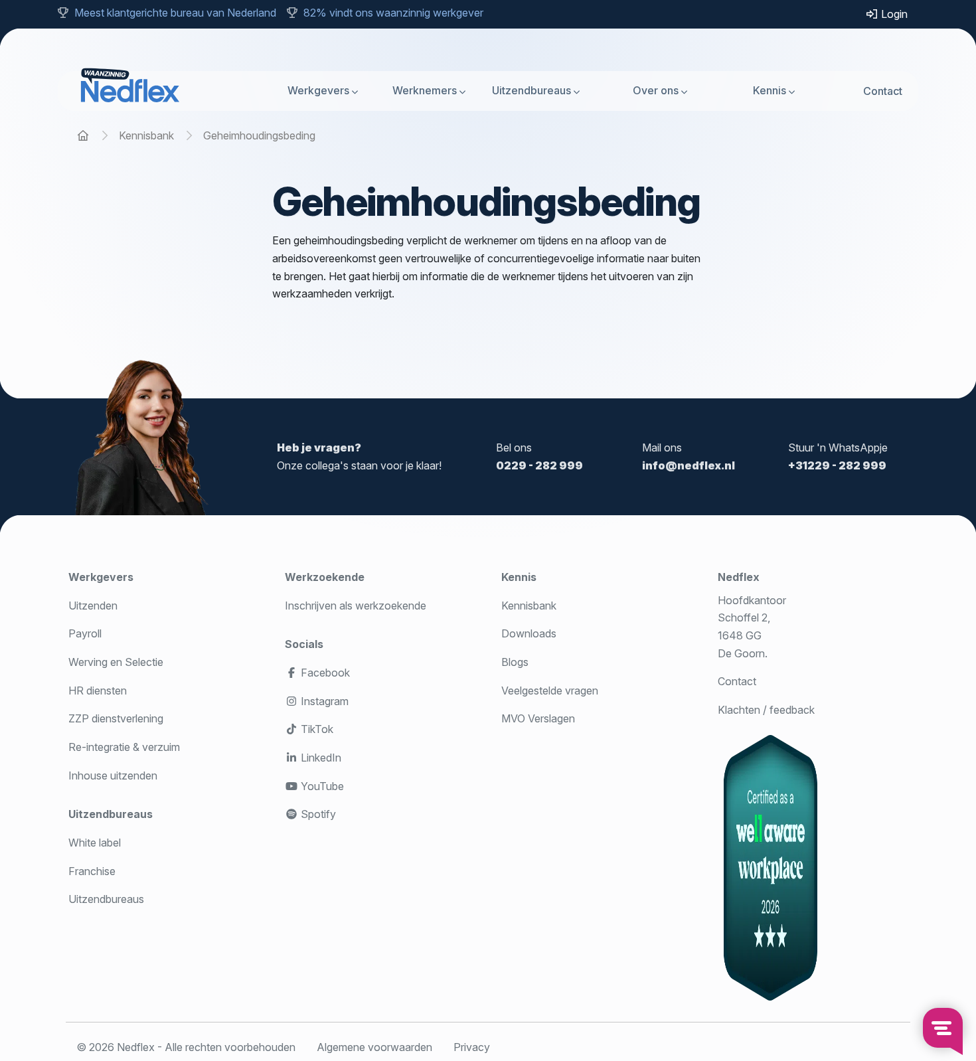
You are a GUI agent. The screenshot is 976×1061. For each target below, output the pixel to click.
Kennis (769, 90)
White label (94, 842)
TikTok (315, 729)
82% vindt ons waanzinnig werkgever (393, 12)
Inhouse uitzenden (112, 775)
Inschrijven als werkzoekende (355, 605)
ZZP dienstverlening (115, 718)
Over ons (656, 90)
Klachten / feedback (766, 709)
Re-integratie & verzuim (124, 747)
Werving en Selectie (115, 662)
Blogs (515, 662)
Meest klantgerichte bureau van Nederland (175, 12)
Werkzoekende (325, 577)
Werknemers (424, 90)
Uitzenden (93, 605)
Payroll (85, 633)
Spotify (317, 814)
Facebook (324, 672)
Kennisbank (528, 605)
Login (893, 14)
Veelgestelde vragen (549, 690)
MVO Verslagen (538, 718)
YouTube (321, 786)
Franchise (92, 871)
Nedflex (739, 577)
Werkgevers (318, 90)
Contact (882, 90)
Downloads (528, 633)
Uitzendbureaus (531, 90)
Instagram (323, 701)
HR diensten (97, 690)
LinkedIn (319, 757)
